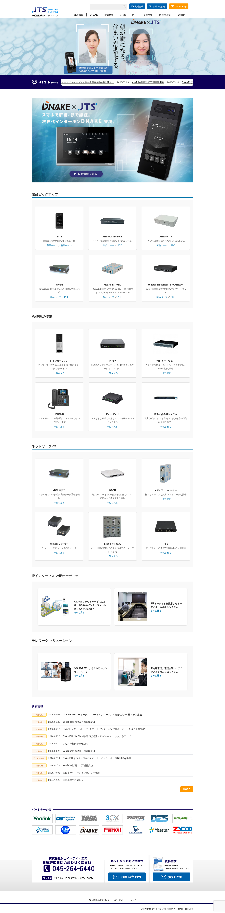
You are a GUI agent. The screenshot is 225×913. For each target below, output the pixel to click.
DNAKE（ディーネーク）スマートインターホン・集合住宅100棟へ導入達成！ (103, 714)
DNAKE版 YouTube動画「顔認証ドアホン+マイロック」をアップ (97, 736)
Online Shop (180, 6)
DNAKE (94, 14)
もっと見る (79, 612)
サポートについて (127, 900)
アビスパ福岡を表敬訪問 (75, 743)
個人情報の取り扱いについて (103, 900)
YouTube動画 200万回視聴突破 (79, 750)
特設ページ (66, 245)
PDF (119, 245)
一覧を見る (59, 373)
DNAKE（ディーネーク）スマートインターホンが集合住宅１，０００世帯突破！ (152, 82)
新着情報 (109, 14)
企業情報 (148, 14)
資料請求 (139, 6)
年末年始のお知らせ (73, 779)
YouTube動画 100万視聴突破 (78, 765)
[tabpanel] (112, 46)
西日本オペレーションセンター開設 (81, 772)
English (181, 14)
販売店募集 (165, 14)
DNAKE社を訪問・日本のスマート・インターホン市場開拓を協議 (97, 758)
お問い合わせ (158, 6)
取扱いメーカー (128, 14)
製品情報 (78, 14)
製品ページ (52, 245)
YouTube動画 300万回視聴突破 (76, 82)
